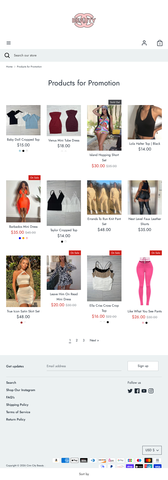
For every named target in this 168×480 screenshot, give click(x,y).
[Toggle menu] (8, 42)
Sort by (84, 474)
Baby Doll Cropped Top (23, 139)
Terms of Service (18, 412)
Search (11, 382)
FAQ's (10, 397)
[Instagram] (151, 390)
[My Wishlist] (152, 42)
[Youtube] (144, 390)
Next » (94, 340)
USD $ (149, 450)
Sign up (143, 365)
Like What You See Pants (145, 311)
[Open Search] (7, 55)
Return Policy (15, 419)
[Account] (144, 41)
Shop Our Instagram (20, 390)
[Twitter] (130, 390)
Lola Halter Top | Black (144, 143)
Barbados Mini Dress (23, 226)
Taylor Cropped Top (63, 230)
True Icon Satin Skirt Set (23, 311)
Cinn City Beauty (35, 465)
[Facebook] (137, 390)
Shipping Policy (17, 404)
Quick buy (23, 128)
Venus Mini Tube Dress (63, 140)
